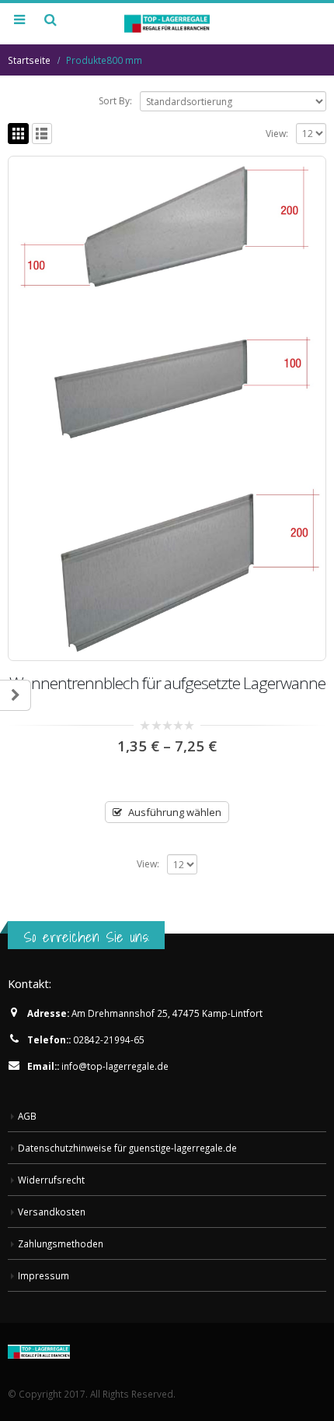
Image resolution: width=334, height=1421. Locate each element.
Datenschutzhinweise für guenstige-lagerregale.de (127, 1147)
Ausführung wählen (174, 812)
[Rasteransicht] (18, 133)
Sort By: (115, 100)
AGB (27, 1116)
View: (277, 133)
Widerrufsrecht (51, 1179)
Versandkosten (51, 1211)
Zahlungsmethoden (60, 1243)
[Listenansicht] (42, 133)
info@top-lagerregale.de (115, 1066)
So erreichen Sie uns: (86, 936)
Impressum (43, 1275)
